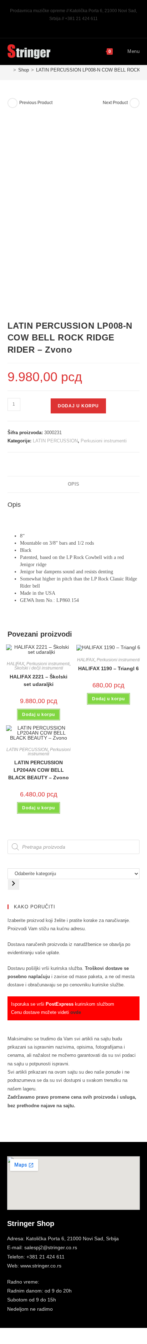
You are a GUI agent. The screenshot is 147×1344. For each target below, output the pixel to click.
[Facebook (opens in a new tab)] (66, 26)
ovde (75, 1012)
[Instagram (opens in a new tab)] (74, 26)
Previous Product (35, 102)
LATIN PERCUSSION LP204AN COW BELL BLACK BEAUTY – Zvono (38, 770)
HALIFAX (15, 663)
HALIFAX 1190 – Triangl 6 (108, 668)
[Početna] (9, 70)
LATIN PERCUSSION (55, 440)
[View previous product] (12, 103)
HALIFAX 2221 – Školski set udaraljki (38, 680)
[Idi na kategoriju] (13, 884)
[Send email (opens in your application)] (81, 26)
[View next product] (135, 103)
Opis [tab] (73, 484)
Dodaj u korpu (78, 405)
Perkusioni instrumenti (104, 440)
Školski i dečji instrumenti (38, 668)
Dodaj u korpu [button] (38, 714)
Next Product (115, 102)
